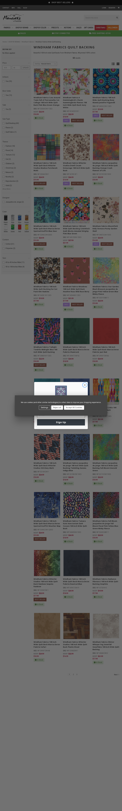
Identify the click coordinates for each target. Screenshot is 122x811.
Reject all (57, 407)
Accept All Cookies (74, 407)
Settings (44, 407)
